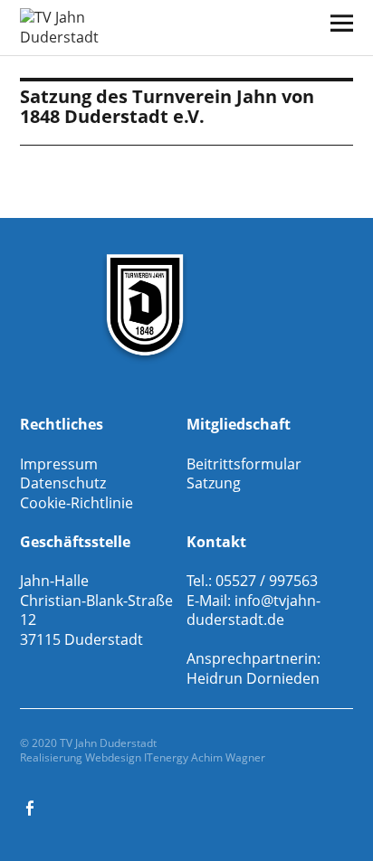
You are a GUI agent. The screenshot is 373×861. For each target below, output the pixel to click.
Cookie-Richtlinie (76, 503)
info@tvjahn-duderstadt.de (253, 610)
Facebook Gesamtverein (31, 806)
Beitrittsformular (243, 464)
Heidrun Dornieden (253, 678)
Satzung (213, 483)
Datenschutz (63, 483)
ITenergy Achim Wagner (204, 757)
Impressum (59, 464)
